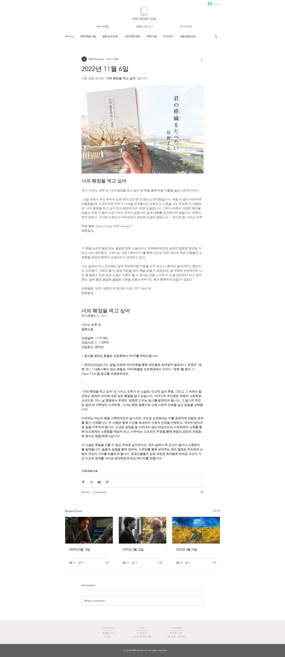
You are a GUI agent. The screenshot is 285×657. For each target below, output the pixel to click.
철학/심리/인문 (110, 36)
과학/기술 (152, 36)
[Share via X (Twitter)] (91, 482)
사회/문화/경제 (132, 36)
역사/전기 (168, 36)
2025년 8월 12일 (79, 549)
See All (216, 510)
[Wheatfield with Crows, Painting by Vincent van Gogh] (196, 530)
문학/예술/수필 (88, 36)
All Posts (69, 36)
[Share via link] (107, 482)
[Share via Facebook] (83, 482)
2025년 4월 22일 (133, 549)
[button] (102, 26)
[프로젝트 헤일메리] (89, 530)
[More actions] (202, 59)
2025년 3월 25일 (186, 549)
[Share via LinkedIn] (99, 482)
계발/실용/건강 (187, 36)
